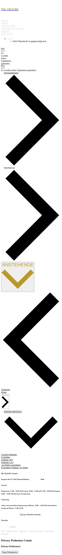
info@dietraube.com (52, 479)
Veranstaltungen (13, 28)
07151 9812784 (35, 479)
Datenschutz (49, 531)
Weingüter (8, 26)
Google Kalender (9, 454)
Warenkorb (20, 526)
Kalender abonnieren (12, 412)
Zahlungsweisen (12, 531)
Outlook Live (7, 462)
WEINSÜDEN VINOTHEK (10, 514)
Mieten (5, 31)
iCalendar (5, 457)
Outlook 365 (7, 460)
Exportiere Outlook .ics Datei (14, 467)
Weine (5, 23)
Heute (4, 392)
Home (4, 20)
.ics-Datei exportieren (11, 465)
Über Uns (7, 33)
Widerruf (23, 531)
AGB (3, 531)
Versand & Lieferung (35, 531)
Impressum (5, 534)
